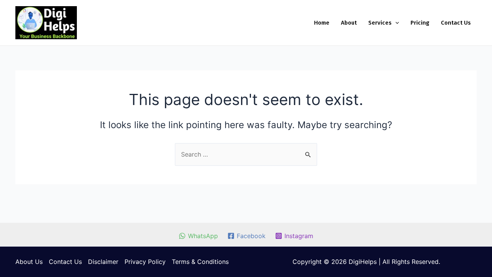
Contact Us (456, 22)
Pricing (420, 22)
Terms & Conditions (200, 261)
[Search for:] (246, 154)
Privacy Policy (145, 261)
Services (380, 22)
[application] (395, 22)
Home (321, 22)
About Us (29, 261)
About (349, 22)
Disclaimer (103, 261)
